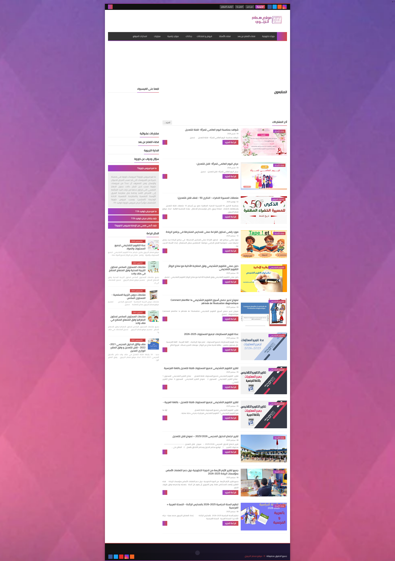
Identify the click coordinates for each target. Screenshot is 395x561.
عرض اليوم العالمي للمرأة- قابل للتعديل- (217, 163)
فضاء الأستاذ (225, 36)
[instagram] (284, 7)
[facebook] (270, 7)
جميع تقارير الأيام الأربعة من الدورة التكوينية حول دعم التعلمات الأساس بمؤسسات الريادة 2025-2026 (202, 472)
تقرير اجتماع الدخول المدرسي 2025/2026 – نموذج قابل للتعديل (205, 436)
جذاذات (189, 36)
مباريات (157, 36)
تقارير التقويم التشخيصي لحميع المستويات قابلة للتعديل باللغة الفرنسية (201, 368)
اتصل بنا (240, 6)
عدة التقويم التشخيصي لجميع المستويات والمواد (130, 247)
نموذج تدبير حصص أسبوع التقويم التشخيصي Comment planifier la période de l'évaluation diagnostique (204, 301)
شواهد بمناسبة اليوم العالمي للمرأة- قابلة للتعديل (211, 129)
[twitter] (274, 7)
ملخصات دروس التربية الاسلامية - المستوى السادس (129, 296)
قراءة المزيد (230, 142)
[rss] (279, 7)
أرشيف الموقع (226, 6)
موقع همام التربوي (253, 556)
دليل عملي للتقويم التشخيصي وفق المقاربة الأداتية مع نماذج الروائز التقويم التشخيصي (203, 267)
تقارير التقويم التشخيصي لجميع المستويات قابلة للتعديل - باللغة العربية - (200, 402)
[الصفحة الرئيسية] (282, 36)
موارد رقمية (173, 36)
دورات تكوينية (268, 36)
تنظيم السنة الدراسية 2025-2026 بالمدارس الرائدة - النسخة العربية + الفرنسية (202, 506)
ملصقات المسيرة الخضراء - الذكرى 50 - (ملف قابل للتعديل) (208, 197)
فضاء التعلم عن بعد (246, 36)
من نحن (250, 6)
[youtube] (121, 557)
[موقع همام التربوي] (264, 21)
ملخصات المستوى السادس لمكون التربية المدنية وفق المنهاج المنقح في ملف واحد (127, 270)
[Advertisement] (164, 20)
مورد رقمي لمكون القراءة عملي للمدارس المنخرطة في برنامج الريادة (202, 231)
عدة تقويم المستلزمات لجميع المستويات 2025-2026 (211, 334)
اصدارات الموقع (140, 36)
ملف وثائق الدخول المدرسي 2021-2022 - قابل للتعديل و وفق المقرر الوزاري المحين (127, 347)
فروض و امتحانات (204, 36)
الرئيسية (260, 6)
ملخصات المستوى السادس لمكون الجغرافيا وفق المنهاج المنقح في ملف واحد (128, 319)
